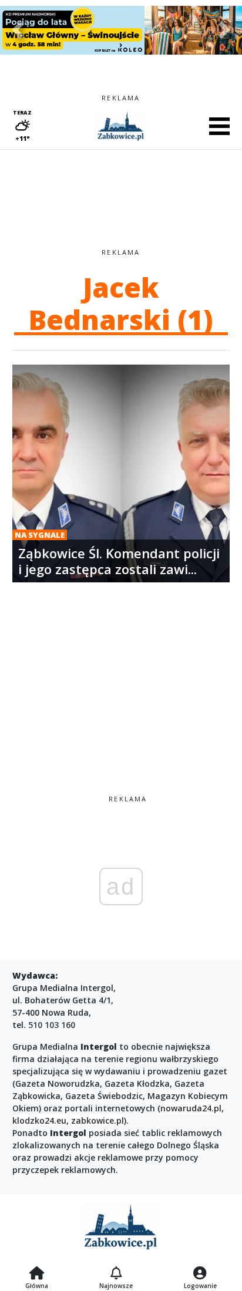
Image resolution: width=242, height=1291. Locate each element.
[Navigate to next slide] (224, 30)
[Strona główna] (36, 1274)
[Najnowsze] (116, 1274)
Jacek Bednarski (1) (120, 303)
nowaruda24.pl (190, 1108)
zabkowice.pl (97, 1120)
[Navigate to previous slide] (17, 30)
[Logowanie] (200, 1274)
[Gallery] (121, 30)
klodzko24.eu (39, 1120)
